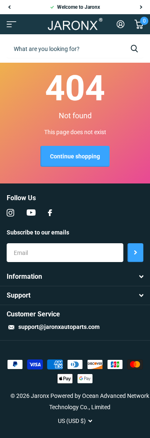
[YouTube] (31, 212)
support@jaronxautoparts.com (59, 326)
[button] (9, 7)
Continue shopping (75, 156)
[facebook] (50, 212)
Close (75, 276)
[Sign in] (121, 24)
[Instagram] (10, 212)
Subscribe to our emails (38, 232)
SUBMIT (135, 252)
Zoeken (134, 48)
